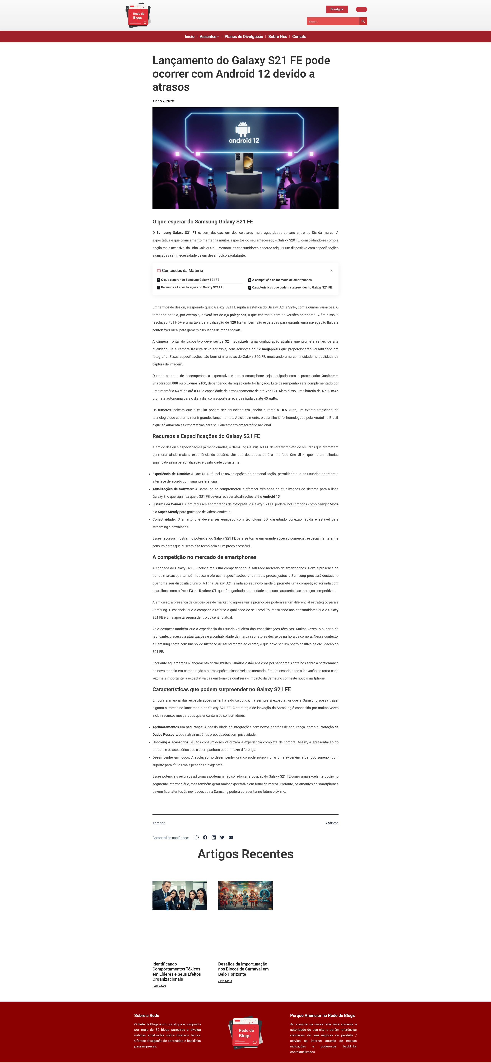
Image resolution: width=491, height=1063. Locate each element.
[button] (196, 837)
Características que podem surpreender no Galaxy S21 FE (292, 287)
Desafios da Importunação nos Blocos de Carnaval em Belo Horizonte (243, 969)
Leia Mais (159, 986)
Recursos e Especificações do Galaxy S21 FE (192, 287)
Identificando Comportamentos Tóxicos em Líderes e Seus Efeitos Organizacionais (176, 972)
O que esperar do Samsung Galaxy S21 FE (190, 280)
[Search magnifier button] (363, 21)
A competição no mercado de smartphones (282, 280)
